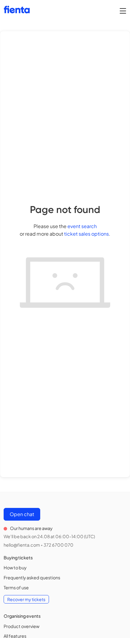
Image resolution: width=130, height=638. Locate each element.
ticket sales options (86, 234)
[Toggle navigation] (123, 10)
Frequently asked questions (32, 577)
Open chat (22, 514)
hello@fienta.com (22, 545)
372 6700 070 (58, 545)
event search (82, 226)
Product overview (21, 626)
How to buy (15, 567)
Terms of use (16, 587)
